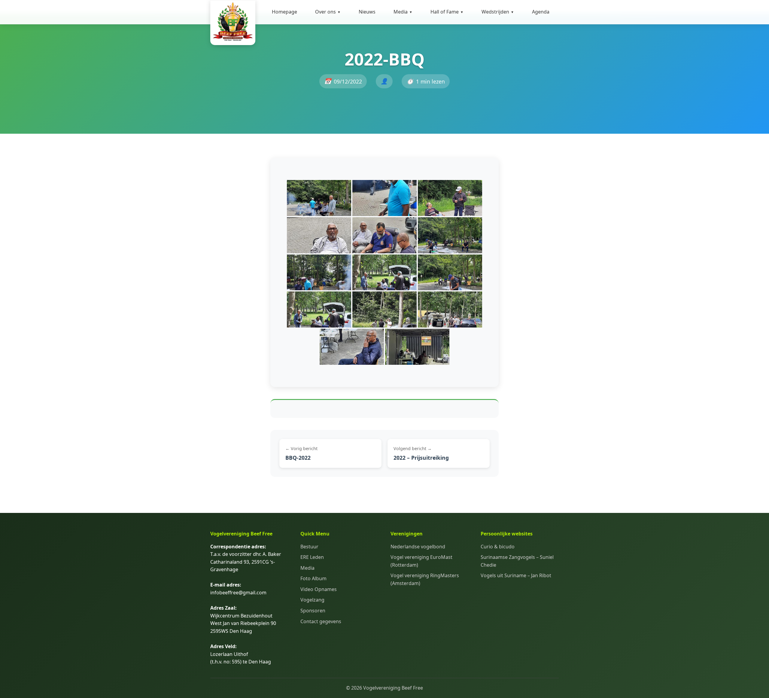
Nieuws (367, 11)
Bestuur (309, 546)
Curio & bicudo (498, 546)
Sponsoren (312, 610)
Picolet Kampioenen (454, 66)
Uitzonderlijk (446, 29)
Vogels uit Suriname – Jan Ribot (516, 575)
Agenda (540, 11)
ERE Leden (312, 557)
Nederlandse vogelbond (418, 546)
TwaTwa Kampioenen (446, 48)
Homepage (284, 11)
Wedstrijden (498, 11)
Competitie (495, 29)
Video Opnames (413, 44)
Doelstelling (330, 29)
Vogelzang (312, 599)
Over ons (328, 11)
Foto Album (408, 29)
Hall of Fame (447, 11)
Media (403, 11)
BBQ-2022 (298, 457)
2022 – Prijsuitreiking (421, 457)
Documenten (331, 44)
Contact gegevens (337, 59)
